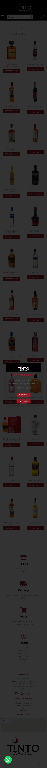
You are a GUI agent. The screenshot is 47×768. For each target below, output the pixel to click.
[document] (23, 384)
